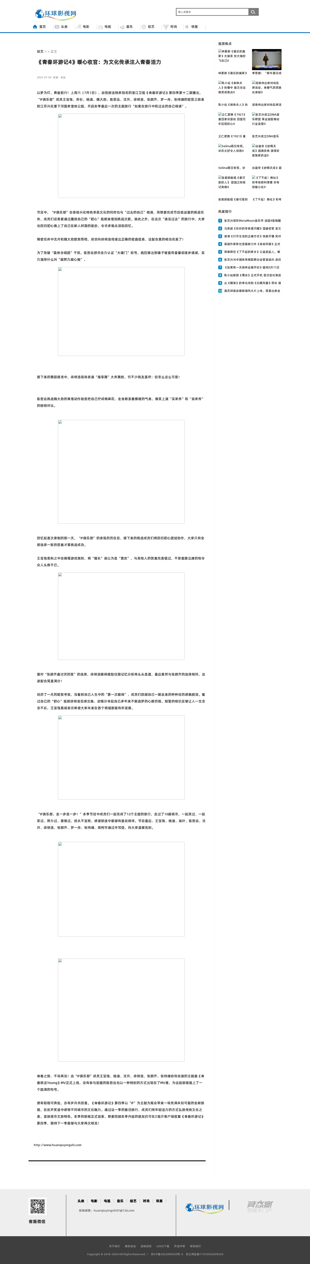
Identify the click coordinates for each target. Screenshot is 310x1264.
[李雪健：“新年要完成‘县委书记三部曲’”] (267, 59)
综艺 (151, 26)
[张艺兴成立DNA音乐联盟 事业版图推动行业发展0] (267, 122)
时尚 (173, 26)
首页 (42, 26)
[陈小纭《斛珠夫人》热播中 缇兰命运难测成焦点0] (233, 91)
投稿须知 (146, 1246)
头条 (64, 26)
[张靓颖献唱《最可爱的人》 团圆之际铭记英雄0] (233, 185)
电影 (86, 26)
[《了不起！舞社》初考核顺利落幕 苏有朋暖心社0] (267, 185)
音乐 (129, 26)
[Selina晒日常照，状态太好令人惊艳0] (233, 154)
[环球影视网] (56, 19)
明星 (194, 26)
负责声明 (179, 1246)
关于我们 (114, 1246)
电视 (107, 26)
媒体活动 (130, 1246)
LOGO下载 (162, 1246)
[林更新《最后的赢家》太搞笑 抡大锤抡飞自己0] (233, 59)
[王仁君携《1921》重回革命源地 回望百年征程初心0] (233, 122)
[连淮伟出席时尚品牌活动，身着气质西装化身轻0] (267, 91)
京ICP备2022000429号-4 (167, 1254)
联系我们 (195, 1246)
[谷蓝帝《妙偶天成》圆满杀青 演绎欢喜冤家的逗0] (267, 154)
